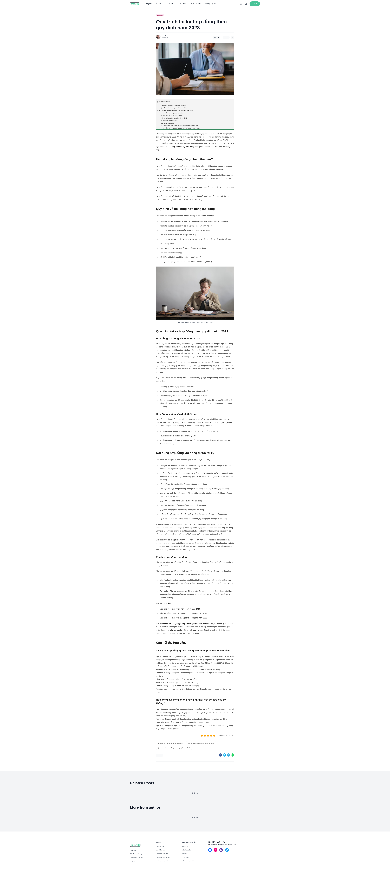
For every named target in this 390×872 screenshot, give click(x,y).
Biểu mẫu (170, 4)
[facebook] (220, 755)
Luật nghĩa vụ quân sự (163, 861)
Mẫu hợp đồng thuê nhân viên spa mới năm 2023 (180, 609)
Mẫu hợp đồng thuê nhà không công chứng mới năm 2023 (183, 613)
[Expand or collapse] (231, 101)
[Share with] (232, 37)
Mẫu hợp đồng (186, 850)
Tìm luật (219, 624)
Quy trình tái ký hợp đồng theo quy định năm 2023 (174, 748)
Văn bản (183, 4)
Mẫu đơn (185, 846)
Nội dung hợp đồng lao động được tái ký (171, 743)
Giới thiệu (133, 850)
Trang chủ (148, 4)
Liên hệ (132, 861)
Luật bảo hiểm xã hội (163, 857)
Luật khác (160, 15)
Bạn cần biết (195, 4)
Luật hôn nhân (160, 850)
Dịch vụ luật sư (210, 4)
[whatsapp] (232, 755)
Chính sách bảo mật (136, 857)
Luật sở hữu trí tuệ (162, 853)
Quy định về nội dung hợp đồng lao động (201, 743)
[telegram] (228, 755)
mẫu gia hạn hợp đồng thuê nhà (183, 630)
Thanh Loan (166, 35)
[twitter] (224, 755)
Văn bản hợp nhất (188, 861)
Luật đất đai (160, 846)
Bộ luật (184, 853)
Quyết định (185, 857)
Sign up (255, 4)
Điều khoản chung (136, 854)
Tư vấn (158, 4)
